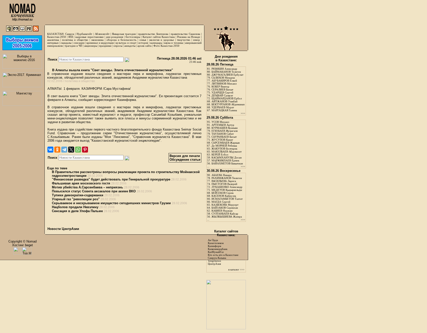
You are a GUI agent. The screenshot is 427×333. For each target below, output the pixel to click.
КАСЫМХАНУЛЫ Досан (227, 157)
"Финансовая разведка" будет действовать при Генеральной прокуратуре (111, 179)
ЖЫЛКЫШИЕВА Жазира (227, 216)
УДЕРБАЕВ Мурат (223, 107)
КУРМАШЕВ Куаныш (224, 127)
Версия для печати (185, 156)
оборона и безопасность (121, 39)
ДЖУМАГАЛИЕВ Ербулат (227, 74)
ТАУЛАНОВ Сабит (223, 133)
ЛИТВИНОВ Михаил (224, 83)
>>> (243, 113)
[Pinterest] (85, 150)
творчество (183, 39)
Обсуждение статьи (185, 159)
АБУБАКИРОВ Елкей (224, 80)
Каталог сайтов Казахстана (159, 36)
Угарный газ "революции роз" (76, 199)
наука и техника (173, 42)
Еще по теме (57, 168)
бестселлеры (133, 36)
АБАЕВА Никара (222, 175)
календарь (156, 42)
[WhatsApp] (78, 150)
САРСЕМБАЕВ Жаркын (226, 142)
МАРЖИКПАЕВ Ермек (225, 160)
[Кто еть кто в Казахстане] (226, 328)
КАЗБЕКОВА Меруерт (225, 204)
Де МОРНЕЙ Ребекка (224, 145)
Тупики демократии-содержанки (77, 195)
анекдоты (129, 45)
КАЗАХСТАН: (55, 33)
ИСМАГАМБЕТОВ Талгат (227, 198)
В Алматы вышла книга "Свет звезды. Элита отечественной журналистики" (112, 70)
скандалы (66, 42)
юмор (196, 39)
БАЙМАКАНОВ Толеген (226, 71)
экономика (97, 39)
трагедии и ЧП (73, 45)
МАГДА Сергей (221, 201)
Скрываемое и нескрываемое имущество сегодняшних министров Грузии (111, 203)
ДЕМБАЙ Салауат (222, 95)
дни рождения (114, 36)
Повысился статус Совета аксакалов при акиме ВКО (94, 191)
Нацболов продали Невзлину (75, 207)
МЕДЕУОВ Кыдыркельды (227, 189)
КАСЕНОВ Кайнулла (224, 195)
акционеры (90, 45)
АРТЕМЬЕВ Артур (223, 124)
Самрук (69, 33)
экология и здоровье (161, 39)
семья (142, 39)
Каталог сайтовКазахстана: (226, 233)
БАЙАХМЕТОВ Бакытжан (227, 163)
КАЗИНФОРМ (92, 88)
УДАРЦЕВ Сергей (222, 92)
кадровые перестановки (89, 36)
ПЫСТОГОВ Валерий (224, 183)
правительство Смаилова (185, 33)
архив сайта (144, 45)
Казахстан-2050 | (57, 36)
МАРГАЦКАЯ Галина (224, 110)
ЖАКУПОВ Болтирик (224, 148)
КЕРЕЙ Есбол (220, 154)
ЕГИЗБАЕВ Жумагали (225, 130)
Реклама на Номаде (188, 36)
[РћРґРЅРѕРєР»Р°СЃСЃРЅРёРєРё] (57, 150)
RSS (70, 36)
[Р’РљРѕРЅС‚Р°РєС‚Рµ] (50, 150)
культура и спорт (126, 42)
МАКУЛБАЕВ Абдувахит (227, 151)
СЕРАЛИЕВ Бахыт (222, 89)
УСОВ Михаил (220, 121)
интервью (53, 42)
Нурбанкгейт (84, 33)
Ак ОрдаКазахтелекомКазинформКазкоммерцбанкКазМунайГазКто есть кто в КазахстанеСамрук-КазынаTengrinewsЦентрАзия (223, 252)
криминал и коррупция (99, 42)
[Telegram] (64, 150)
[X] (71, 150)
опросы (117, 45)
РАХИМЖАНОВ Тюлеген (227, 178)
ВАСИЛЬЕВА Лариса (224, 180)
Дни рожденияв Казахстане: (226, 58)
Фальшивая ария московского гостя (81, 183)
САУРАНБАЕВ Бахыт (224, 136)
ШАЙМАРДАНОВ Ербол (227, 98)
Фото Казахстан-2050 (166, 45)
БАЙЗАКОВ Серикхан (225, 207)
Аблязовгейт (102, 33)
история (143, 42)
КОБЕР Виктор (220, 86)
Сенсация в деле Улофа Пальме (77, 211)
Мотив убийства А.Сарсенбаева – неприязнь (87, 187)
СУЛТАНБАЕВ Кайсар (225, 213)
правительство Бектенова (153, 33)
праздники (105, 45)
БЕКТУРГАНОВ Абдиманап (228, 104)
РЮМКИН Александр (224, 68)
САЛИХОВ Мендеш (223, 77)
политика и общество (75, 39)
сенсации (79, 42)
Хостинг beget (22, 245)
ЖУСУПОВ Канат (222, 139)
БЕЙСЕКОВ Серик (223, 192)
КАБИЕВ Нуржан (222, 210)
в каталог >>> (236, 269)
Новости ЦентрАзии (63, 229)
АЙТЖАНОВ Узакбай (224, 101)
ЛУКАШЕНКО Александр (227, 186)
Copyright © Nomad (22, 241)
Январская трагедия (124, 33)
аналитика (53, 39)
